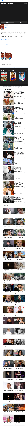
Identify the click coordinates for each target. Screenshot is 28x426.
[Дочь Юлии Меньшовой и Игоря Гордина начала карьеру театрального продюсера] (8, 256)
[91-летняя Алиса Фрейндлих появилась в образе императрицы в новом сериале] (8, 289)
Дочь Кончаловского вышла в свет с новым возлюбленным (19, 153)
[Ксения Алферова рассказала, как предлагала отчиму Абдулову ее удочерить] (19, 344)
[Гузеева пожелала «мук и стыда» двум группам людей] (19, 355)
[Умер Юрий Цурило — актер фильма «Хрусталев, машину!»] (19, 245)
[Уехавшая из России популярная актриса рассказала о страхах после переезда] (19, 311)
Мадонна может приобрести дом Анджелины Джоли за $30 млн (19, 93)
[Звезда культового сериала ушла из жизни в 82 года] (19, 333)
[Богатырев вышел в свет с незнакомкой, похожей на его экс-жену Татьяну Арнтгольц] (19, 223)
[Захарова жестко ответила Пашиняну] (8, 311)
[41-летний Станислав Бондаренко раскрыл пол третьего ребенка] (19, 398)
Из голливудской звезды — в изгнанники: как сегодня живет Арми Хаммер (19, 168)
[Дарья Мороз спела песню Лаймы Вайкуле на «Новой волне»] (8, 333)
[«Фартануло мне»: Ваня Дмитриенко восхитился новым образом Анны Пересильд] (19, 234)
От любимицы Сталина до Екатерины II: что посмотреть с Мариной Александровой (19, 146)
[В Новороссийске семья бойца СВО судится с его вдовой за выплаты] (8, 409)
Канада (6, 45)
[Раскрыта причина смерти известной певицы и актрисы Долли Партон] (19, 300)
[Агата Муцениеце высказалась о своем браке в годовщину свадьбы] (19, 289)
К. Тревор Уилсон (20, 43)
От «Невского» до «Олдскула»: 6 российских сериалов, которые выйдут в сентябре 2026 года (18, 108)
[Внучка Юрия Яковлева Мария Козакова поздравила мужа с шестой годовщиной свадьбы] (8, 234)
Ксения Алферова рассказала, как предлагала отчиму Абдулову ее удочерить (19, 198)
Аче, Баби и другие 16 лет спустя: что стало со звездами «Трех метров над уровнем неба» (19, 138)
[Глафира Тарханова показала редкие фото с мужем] (8, 223)
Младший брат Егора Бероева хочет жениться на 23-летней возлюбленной (18, 191)
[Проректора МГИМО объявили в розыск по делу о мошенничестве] (8, 376)
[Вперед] (26, 70)
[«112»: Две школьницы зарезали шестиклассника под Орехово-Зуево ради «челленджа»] (8, 398)
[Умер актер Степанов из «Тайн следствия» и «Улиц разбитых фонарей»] (19, 256)
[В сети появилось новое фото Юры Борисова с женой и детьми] (8, 344)
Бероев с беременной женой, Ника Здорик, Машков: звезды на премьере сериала (19, 161)
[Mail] (2, 1)
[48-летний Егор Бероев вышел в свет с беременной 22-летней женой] (8, 365)
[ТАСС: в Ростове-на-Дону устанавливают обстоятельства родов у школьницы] (19, 267)
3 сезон (9, 59)
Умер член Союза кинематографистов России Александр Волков (19, 176)
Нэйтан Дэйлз (11, 43)
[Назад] (25, 70)
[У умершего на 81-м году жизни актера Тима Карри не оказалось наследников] (19, 365)
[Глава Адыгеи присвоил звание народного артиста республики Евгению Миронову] (8, 387)
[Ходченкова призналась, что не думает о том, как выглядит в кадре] (19, 376)
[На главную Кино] (4, 1)
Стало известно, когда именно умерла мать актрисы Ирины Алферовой (19, 183)
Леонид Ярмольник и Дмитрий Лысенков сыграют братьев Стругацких (19, 123)
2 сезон (6, 59)
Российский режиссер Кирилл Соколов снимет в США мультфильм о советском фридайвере (18, 116)
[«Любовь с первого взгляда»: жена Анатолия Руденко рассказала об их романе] (8, 213)
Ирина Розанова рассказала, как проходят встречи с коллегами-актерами (19, 131)
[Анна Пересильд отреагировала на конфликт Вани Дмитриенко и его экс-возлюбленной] (19, 322)
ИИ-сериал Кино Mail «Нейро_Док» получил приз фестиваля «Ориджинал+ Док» (19, 101)
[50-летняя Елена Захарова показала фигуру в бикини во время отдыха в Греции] (8, 322)
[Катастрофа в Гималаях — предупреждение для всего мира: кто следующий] (19, 278)
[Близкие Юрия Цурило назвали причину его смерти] (8, 300)
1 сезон (2, 59)
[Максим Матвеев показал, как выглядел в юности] (8, 245)
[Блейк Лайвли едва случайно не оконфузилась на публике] (8, 355)
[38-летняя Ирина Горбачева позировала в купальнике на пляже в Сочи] (19, 387)
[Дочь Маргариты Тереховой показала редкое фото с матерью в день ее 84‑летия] (19, 213)
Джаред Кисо (7, 43)
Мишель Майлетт (15, 43)
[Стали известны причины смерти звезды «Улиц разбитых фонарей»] (8, 267)
